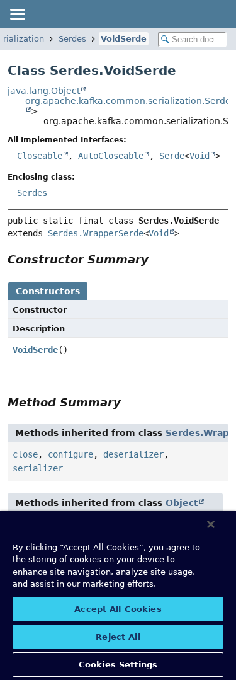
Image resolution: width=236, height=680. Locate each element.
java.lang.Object (44, 91)
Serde (171, 156)
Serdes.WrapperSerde (95, 233)
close (25, 454)
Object (182, 503)
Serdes (72, 38)
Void (199, 156)
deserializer (133, 454)
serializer (38, 468)
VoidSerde (124, 38)
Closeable (39, 156)
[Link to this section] (157, 259)
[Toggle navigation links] (17, 14)
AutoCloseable (110, 156)
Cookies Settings (118, 664)
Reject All (118, 637)
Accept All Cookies (117, 609)
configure (70, 454)
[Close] (211, 524)
